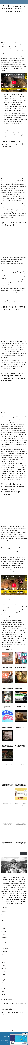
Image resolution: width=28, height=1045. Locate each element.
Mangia (4, 954)
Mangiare (4, 957)
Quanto (4, 971)
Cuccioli (4, 934)
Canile (4, 928)
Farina (3, 940)
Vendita (4, 991)
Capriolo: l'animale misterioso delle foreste (13, 1017)
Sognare (4, 983)
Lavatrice (4, 951)
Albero (4, 911)
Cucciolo (4, 937)
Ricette (4, 974)
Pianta (4, 963)
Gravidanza (5, 948)
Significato (5, 980)
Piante (4, 965)
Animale (4, 914)
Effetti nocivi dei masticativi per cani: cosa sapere (13, 1013)
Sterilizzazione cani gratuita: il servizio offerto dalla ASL (14, 1004)
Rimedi (4, 977)
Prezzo (4, 968)
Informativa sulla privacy (7, 1038)
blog (3, 926)
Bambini (4, 920)
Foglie (3, 946)
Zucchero (4, 994)
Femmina (4, 943)
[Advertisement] (14, 27)
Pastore (4, 960)
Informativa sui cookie (6, 1042)
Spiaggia (4, 985)
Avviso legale (4, 1040)
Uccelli (4, 988)
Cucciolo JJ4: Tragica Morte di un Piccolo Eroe (14, 1020)
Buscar (3, 851)
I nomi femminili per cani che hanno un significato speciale (12, 1009)
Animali (4, 917)
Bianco (4, 923)
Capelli (4, 931)
